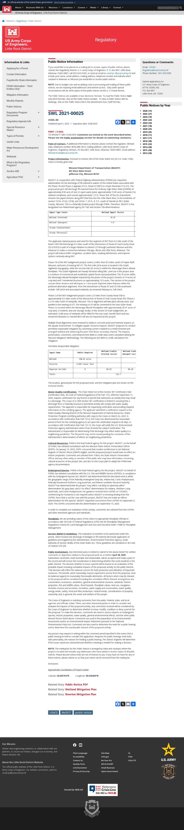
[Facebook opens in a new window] (74, 745)
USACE (54, 712)
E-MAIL (60, 131)
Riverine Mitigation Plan (80, 694)
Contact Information (16, 74)
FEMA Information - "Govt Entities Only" (19, 87)
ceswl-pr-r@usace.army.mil (118, 73)
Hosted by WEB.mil (73, 789)
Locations (68, 7)
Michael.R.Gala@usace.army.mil (62, 152)
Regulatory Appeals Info (19, 121)
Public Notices (14, 106)
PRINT (51, 131)
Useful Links (13, 142)
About (18, 7)
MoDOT (66, 712)
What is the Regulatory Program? (18, 164)
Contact (117, 7)
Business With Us (35, 7)
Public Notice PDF (76, 684)
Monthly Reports (15, 101)
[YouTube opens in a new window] (80, 745)
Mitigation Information (17, 95)
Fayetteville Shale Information (22, 80)
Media (93, 7)
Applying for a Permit (17, 68)
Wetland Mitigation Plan (80, 689)
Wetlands (11, 156)
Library (105, 7)
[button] (65, 2)
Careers (82, 7)
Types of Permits (15, 136)
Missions (53, 7)
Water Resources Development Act (22, 149)
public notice (83, 712)
